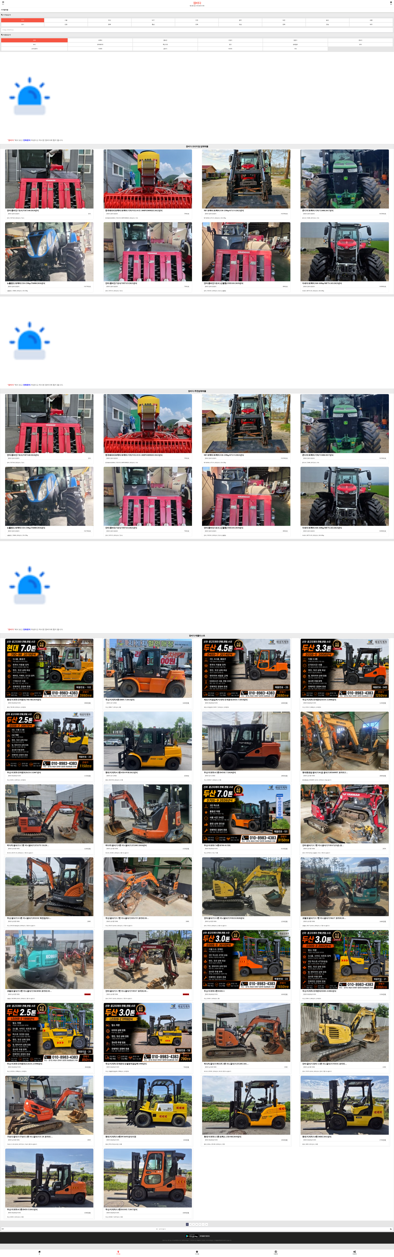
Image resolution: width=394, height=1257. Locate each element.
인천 (196, 20)
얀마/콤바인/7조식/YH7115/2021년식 (147, 287)
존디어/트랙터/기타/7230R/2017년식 (344, 214)
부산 (109, 20)
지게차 (100, 48)
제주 (371, 24)
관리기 (360, 40)
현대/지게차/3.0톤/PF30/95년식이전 (147, 1140)
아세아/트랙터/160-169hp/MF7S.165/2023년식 (344, 287)
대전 (284, 20)
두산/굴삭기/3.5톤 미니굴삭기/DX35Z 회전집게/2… (49, 921)
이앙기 (230, 40)
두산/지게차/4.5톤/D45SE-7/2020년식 (245, 776)
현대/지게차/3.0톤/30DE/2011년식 (344, 1140)
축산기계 (165, 44)
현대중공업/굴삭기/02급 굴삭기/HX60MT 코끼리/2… (344, 776)
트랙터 (100, 40)
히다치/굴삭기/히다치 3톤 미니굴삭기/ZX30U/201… (245, 1067)
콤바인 (165, 40)
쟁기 (230, 44)
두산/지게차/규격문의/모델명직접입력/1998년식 (147, 1067)
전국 (22, 20)
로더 (360, 44)
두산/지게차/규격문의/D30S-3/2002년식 (344, 994)
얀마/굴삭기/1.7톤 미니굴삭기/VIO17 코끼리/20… (147, 994)
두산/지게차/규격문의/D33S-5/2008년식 (344, 703)
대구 (153, 20)
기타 (295, 48)
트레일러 (295, 44)
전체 (34, 40)
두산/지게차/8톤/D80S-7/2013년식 (147, 703)
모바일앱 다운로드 (205, 1236)
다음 (203, 1224)
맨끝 (206, 1224)
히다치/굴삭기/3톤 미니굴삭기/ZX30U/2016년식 (147, 849)
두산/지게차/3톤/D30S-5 (245, 994)
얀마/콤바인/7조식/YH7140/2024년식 (49, 214)
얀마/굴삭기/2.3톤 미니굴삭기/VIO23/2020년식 (245, 921)
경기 (22, 24)
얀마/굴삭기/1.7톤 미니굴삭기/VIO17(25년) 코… (344, 849)
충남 (153, 24)
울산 (327, 20)
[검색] (391, 1229)
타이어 (230, 48)
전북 (196, 24)
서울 (66, 20)
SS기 (34, 44)
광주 (240, 20)
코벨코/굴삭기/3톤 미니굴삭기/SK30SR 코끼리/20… (49, 994)
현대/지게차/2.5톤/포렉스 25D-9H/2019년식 (245, 1140)
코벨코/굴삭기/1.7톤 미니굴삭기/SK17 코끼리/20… (344, 921)
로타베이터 (100, 44)
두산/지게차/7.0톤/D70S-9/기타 (245, 849)
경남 (327, 24)
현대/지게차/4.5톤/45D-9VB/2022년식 (147, 776)
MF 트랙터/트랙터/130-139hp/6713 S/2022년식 (246, 214)
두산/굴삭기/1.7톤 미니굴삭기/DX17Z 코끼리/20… (147, 921)
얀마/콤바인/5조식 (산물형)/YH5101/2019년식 (246, 287)
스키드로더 (34, 48)
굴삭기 (165, 48)
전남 (240, 24)
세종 (371, 20)
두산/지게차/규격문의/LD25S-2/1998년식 (49, 1067)
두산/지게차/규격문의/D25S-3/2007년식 (49, 776)
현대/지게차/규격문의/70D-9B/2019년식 (49, 703)
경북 (284, 24)
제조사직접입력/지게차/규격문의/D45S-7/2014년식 (245, 703)
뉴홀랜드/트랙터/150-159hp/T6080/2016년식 (49, 287)
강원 (66, 24)
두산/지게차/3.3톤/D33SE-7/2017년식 (147, 1213)
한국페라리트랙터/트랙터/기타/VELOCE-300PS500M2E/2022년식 (147, 214)
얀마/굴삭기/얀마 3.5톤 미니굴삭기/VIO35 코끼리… (344, 1067)
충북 (109, 24)
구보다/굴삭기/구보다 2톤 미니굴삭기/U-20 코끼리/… (49, 1140)
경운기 (295, 40)
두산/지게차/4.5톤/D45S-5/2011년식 (49, 1213)
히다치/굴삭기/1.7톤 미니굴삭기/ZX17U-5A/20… (49, 849)
